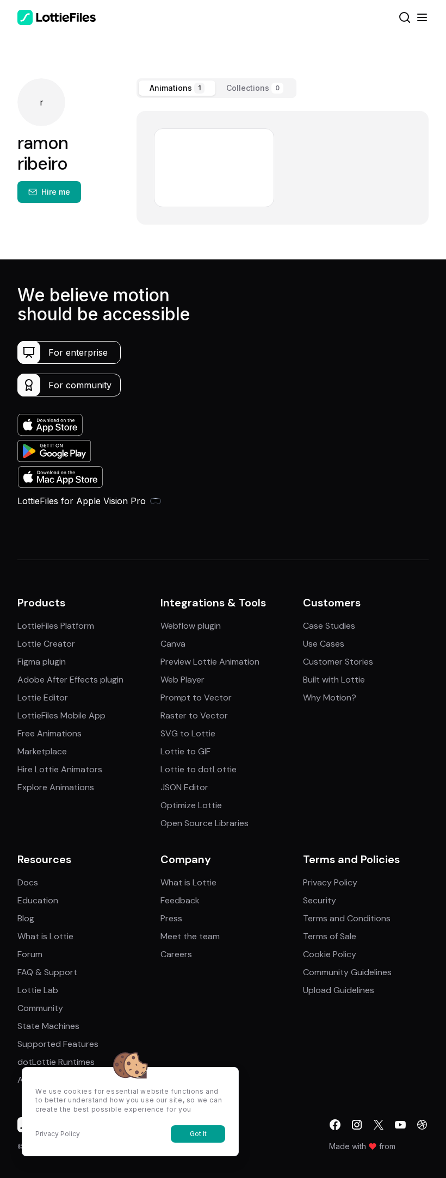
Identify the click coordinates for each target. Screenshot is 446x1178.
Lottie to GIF (185, 751)
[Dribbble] (422, 1124)
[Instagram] (356, 1124)
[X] (378, 1124)
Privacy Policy (330, 882)
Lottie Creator (46, 643)
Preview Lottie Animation (209, 661)
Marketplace (42, 751)
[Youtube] (400, 1124)
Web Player (182, 679)
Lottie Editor (42, 697)
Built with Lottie (334, 679)
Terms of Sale (329, 936)
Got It (198, 1134)
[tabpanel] (283, 168)
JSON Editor (184, 787)
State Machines (48, 1026)
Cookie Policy (329, 954)
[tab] (177, 88)
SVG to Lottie (187, 733)
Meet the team (190, 936)
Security (319, 900)
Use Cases (323, 643)
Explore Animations (55, 787)
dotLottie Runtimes (56, 1062)
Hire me (55, 191)
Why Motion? (329, 697)
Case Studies (329, 625)
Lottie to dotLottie (198, 769)
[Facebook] (335, 1124)
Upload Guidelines (338, 990)
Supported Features (57, 1044)
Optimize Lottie (191, 805)
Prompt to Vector (196, 697)
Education (37, 900)
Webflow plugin (190, 625)
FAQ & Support (47, 972)
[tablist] (216, 88)
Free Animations (49, 733)
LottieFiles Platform (55, 625)
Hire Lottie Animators (59, 769)
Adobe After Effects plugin (70, 679)
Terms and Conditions (347, 918)
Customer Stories (338, 661)
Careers (176, 954)
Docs (27, 882)
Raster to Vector (194, 715)
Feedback (180, 900)
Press (171, 918)
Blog (25, 918)
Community (40, 1008)
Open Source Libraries (204, 823)
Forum (29, 954)
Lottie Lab (37, 990)
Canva (172, 643)
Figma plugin (41, 661)
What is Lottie (45, 936)
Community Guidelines (347, 972)
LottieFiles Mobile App (61, 715)
